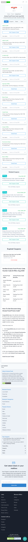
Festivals (16, 510)
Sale (22, 21)
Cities (15, 507)
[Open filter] (25, 539)
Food (12, 14)
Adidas (4, 423)
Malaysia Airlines (6, 430)
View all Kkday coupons (14, 187)
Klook (3, 409)
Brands (15, 502)
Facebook (3, 519)
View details (4, 36)
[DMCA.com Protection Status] (14, 383)
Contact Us (3, 502)
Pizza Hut (4, 394)
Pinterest (3, 524)
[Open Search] (23, 2)
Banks (15, 505)
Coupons (11, 21)
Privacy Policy (4, 510)
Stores (15, 497)
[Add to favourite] (21, 7)
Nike (3, 411)
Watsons (4, 420)
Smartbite (4, 396)
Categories (16, 500)
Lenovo (4, 427)
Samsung (4, 418)
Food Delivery (5, 401)
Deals (16, 21)
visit (13, 11)
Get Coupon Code (14, 32)
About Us (3, 500)
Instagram (3, 527)
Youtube (3, 529)
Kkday (3, 425)
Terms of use (4, 507)
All (6, 21)
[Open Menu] (26, 2)
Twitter (2, 522)
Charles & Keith (6, 416)
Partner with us (4, 512)
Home (8, 14)
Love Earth (5, 392)
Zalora (3, 414)
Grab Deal (14, 89)
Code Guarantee (5, 505)
